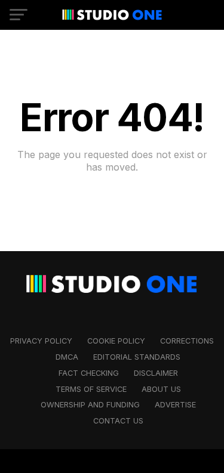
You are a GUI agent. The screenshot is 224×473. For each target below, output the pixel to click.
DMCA (67, 357)
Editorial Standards (136, 357)
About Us (161, 389)
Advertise (175, 404)
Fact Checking (89, 373)
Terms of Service (91, 389)
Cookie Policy (116, 340)
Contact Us (118, 420)
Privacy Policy (41, 340)
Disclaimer (156, 373)
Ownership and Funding (90, 404)
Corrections (187, 340)
